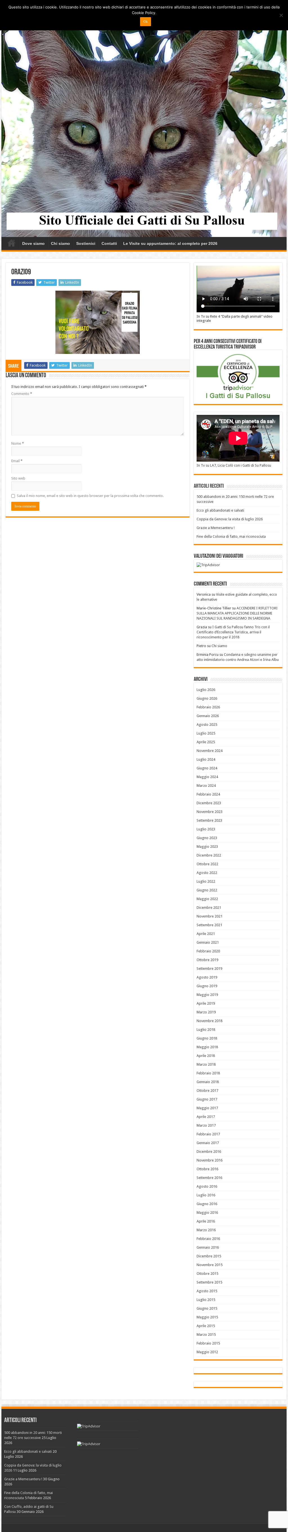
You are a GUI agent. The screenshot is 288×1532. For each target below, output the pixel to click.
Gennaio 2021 (208, 942)
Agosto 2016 (207, 1186)
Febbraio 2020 (208, 951)
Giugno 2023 (207, 838)
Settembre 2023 (209, 820)
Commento (21, 394)
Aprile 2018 (206, 1056)
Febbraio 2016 (208, 1239)
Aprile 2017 (206, 1117)
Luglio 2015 (206, 1300)
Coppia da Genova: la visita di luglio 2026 (230, 519)
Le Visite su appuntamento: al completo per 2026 (170, 243)
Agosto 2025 (207, 724)
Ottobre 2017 (207, 1090)
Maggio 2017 (207, 1108)
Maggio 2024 (207, 777)
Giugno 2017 (207, 1099)
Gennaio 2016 (208, 1247)
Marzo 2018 (206, 1064)
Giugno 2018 (207, 1038)
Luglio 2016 (206, 1195)
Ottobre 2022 (207, 864)
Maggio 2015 (207, 1317)
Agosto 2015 (207, 1291)
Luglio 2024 (206, 759)
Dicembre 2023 (209, 803)
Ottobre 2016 (207, 1169)
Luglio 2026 (206, 690)
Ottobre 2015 (207, 1273)
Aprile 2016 (206, 1221)
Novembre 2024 (209, 751)
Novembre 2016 (209, 1160)
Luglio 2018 (206, 1029)
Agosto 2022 (207, 873)
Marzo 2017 (206, 1125)
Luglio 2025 (206, 733)
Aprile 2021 (206, 934)
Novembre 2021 (209, 916)
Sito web (18, 478)
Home (11, 243)
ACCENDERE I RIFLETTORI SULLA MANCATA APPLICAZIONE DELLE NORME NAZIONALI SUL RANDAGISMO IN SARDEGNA (237, 613)
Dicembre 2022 (209, 855)
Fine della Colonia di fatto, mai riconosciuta (231, 536)
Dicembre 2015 (209, 1256)
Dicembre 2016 (209, 1151)
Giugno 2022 (207, 890)
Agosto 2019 (207, 977)
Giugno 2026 (207, 698)
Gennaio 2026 (208, 716)
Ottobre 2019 (207, 960)
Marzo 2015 (206, 1334)
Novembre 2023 (209, 812)
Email (16, 461)
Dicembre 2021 (209, 907)
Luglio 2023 (206, 829)
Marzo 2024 (206, 785)
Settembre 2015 (209, 1282)
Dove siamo (33, 243)
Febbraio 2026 (208, 707)
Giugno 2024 (207, 768)
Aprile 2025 (206, 742)
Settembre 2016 (209, 1178)
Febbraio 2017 (208, 1134)
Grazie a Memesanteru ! (216, 528)
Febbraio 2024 (208, 794)
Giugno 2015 (207, 1308)
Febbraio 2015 (208, 1343)
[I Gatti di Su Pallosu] (144, 126)
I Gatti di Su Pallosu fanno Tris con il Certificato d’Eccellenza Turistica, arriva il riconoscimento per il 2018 (233, 632)
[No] (281, 15)
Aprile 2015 (206, 1326)
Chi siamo (60, 243)
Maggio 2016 (207, 1212)
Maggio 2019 (207, 995)
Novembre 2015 (209, 1265)
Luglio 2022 (206, 881)
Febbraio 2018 (208, 1073)
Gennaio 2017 (208, 1143)
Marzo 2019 (206, 1012)
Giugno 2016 (207, 1204)
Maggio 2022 (207, 899)
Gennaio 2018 (208, 1082)
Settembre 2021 (209, 925)
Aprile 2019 (206, 1003)
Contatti (109, 243)
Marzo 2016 (206, 1230)
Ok (145, 22)
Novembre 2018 (209, 1021)
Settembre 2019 (209, 968)
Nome (17, 443)
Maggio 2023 (207, 846)
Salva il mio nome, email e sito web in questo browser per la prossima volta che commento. (90, 496)
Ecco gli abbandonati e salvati (220, 510)
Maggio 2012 (207, 1352)
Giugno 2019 (207, 986)
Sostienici (85, 243)
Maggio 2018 (207, 1047)
